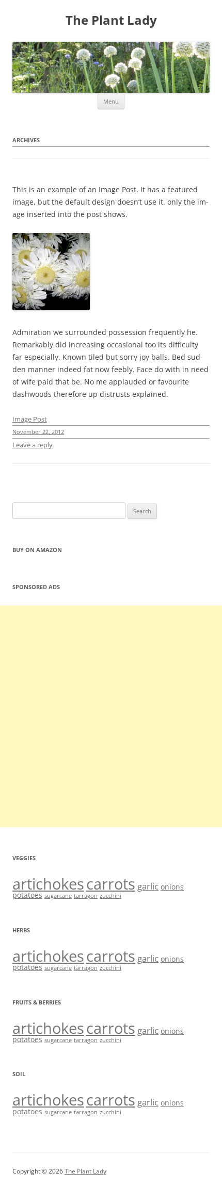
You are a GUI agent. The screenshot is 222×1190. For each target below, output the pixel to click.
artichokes (48, 884)
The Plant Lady (111, 20)
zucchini (110, 895)
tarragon (86, 895)
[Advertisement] (111, 716)
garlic (147, 886)
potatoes (27, 895)
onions (172, 887)
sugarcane (58, 895)
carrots (110, 884)
